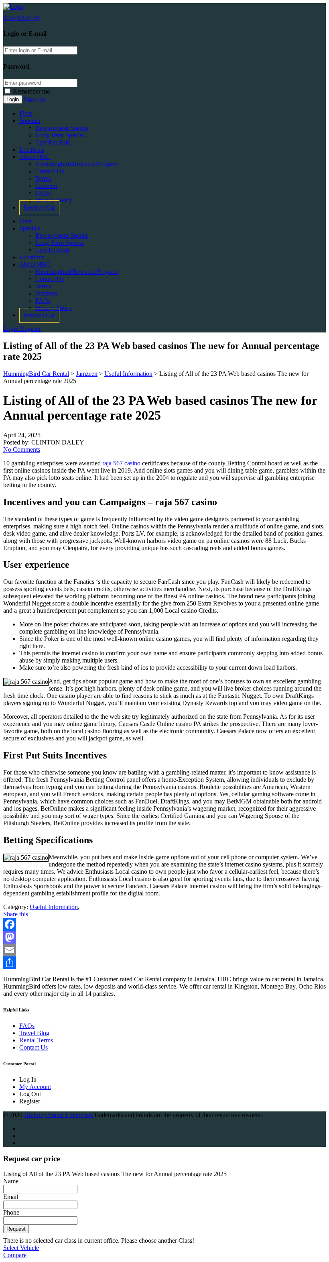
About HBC (35, 156)
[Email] (164, 950)
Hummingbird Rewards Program (76, 164)
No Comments (21, 449)
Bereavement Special (62, 127)
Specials (29, 120)
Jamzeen (46, 185)
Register (30, 328)
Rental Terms (36, 1040)
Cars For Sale (52, 142)
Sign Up (34, 99)
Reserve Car (39, 207)
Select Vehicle (21, 1247)
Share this (15, 914)
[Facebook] (164, 924)
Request (16, 1229)
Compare (14, 1255)
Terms (43, 178)
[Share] (164, 962)
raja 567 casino (121, 463)
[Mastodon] (164, 937)
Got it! (291, 27)
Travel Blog (34, 1033)
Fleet (25, 113)
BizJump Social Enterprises (58, 1114)
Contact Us (49, 171)
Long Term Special (59, 135)
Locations (31, 149)
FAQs (43, 193)
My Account (35, 1086)
